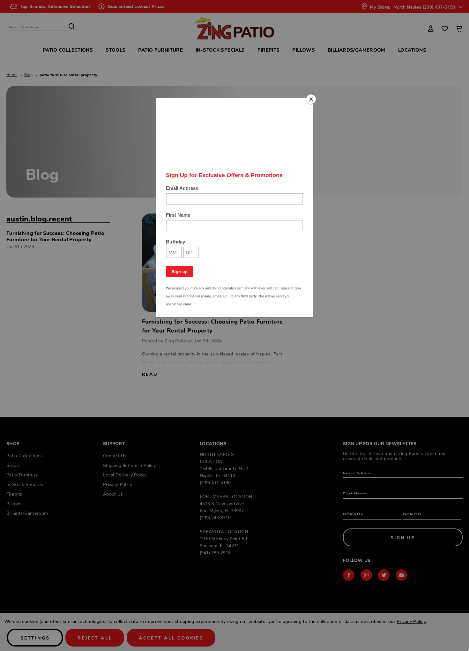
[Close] (311, 99)
